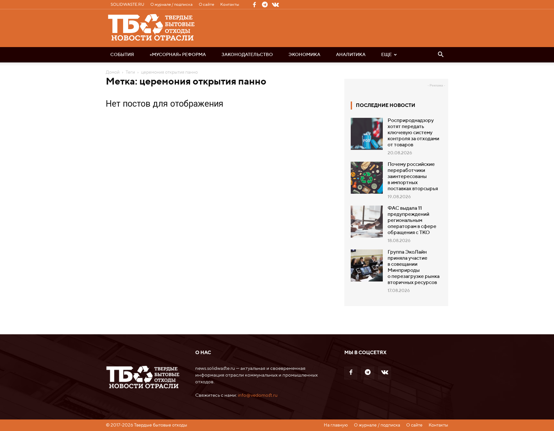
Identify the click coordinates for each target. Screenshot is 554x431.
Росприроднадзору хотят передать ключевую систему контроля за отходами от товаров (413, 133)
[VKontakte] (275, 4)
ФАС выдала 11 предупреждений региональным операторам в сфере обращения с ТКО (412, 220)
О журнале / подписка (171, 5)
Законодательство (247, 55)
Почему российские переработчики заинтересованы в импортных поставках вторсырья (413, 176)
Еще (386, 55)
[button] (440, 55)
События (122, 55)
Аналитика (350, 55)
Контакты (229, 5)
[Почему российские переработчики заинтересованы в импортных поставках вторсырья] (367, 178)
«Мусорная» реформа (178, 55)
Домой (113, 72)
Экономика (304, 55)
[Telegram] (265, 4)
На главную (336, 425)
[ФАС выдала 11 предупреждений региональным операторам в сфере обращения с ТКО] (367, 222)
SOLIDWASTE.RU (127, 5)
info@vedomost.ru (258, 395)
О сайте (206, 5)
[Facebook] (254, 4)
